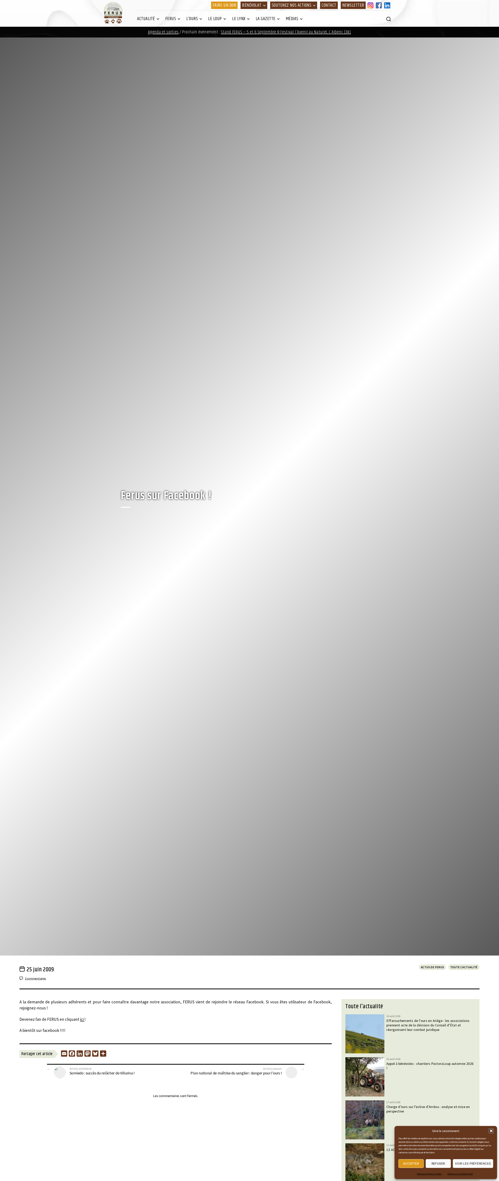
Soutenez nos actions (291, 5)
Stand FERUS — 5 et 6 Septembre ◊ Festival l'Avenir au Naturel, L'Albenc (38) (286, 32)
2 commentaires (35, 978)
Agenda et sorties (163, 32)
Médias (292, 18)
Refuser (438, 1163)
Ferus (170, 18)
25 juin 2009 (40, 969)
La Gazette (265, 18)
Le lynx (238, 18)
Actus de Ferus (432, 967)
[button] (491, 1131)
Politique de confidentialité (460, 1173)
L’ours (192, 18)
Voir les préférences (473, 1163)
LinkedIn (388, 5)
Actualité (146, 18)
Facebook (379, 5)
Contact (329, 5)
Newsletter (353, 5)
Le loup (215, 18)
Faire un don (224, 5)
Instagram (371, 5)
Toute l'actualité (464, 967)
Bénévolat (251, 5)
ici (82, 1019)
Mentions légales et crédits (429, 1173)
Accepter (411, 1163)
